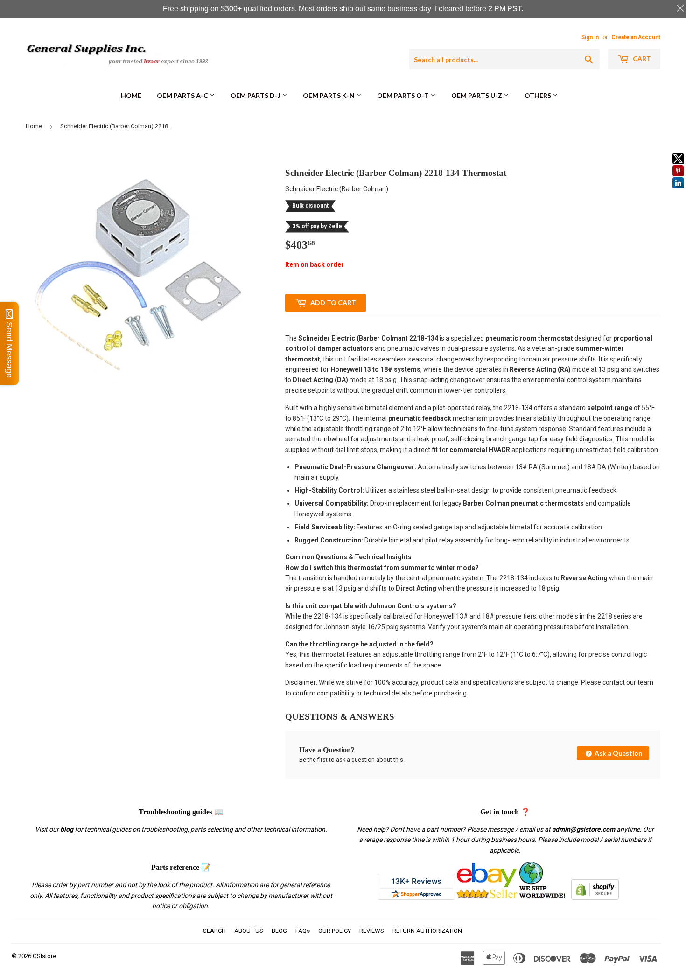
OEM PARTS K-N (329, 95)
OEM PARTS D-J (256, 95)
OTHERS (539, 95)
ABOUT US (248, 930)
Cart (641, 59)
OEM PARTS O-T (403, 95)
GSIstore (44, 955)
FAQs (302, 930)
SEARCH (214, 930)
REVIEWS (371, 930)
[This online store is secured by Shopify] (595, 897)
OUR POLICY (334, 930)
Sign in (590, 37)
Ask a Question (617, 753)
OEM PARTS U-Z (477, 95)
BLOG (279, 930)
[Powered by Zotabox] (678, 192)
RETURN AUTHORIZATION (427, 930)
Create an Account (635, 37)
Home (131, 95)
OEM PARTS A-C (183, 95)
